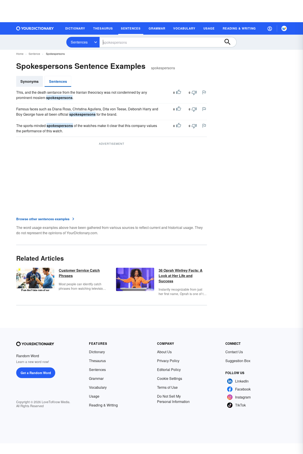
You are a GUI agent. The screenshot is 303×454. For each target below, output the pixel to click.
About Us (164, 351)
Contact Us (234, 351)
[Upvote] (178, 92)
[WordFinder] (284, 28)
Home (20, 54)
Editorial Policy (169, 369)
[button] (269, 28)
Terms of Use (167, 387)
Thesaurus (97, 360)
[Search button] (229, 42)
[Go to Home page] (35, 28)
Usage (94, 396)
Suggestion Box (237, 360)
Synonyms (29, 81)
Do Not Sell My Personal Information (173, 399)
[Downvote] (194, 92)
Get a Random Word (36, 373)
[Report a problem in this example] (204, 92)
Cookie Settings (169, 378)
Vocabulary (98, 387)
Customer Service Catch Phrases (79, 273)
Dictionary (97, 351)
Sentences (79, 42)
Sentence (34, 54)
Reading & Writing (103, 405)
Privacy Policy (168, 360)
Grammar (96, 378)
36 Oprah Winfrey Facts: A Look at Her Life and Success (181, 276)
